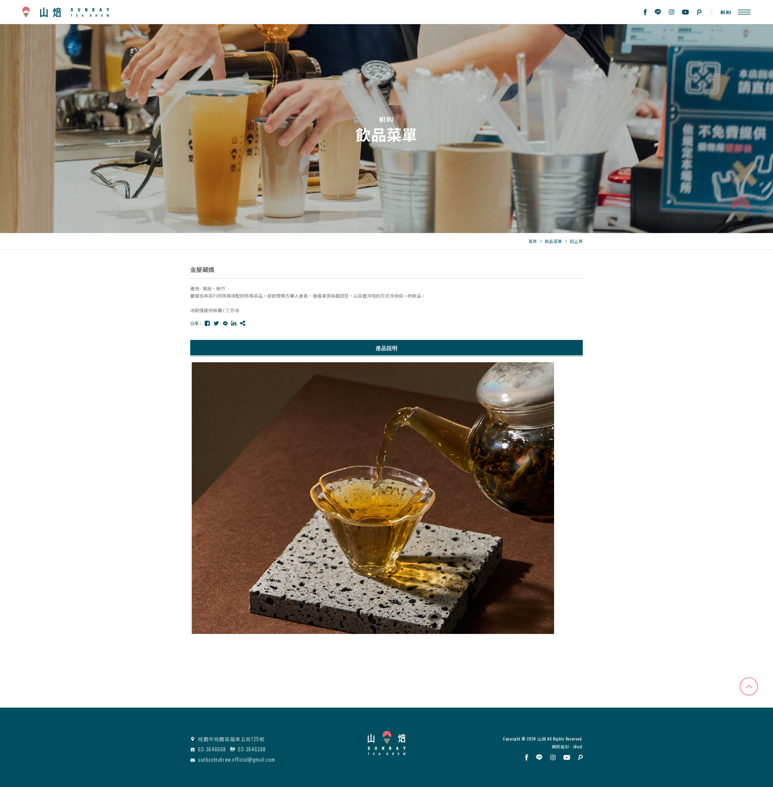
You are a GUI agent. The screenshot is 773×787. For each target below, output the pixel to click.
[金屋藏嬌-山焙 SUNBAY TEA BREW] (207, 323)
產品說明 (386, 348)
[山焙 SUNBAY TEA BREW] (387, 743)
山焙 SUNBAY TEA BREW (65, 12)
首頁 (532, 241)
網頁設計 (560, 746)
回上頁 (576, 241)
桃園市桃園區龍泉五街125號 (231, 739)
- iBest (576, 746)
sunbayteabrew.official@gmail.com (236, 759)
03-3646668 (212, 749)
